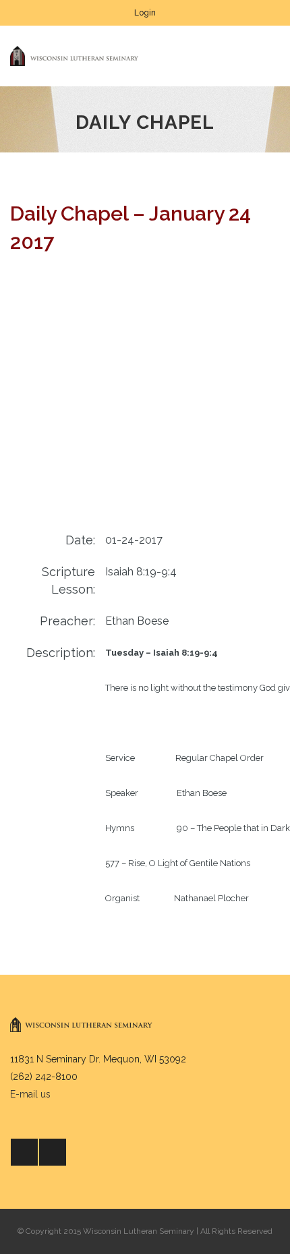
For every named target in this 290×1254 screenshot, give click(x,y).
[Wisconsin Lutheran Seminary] (74, 56)
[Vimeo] (52, 1152)
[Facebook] (24, 1152)
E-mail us (30, 1094)
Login (145, 13)
